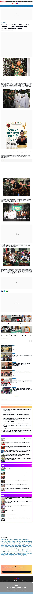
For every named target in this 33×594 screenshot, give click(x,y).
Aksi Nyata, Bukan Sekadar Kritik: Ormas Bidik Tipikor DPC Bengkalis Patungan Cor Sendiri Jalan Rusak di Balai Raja (17, 455)
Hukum (14, 6)
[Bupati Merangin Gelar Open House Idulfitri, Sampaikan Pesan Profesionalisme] (3, 485)
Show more (16, 396)
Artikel (14, 345)
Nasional (5, 6)
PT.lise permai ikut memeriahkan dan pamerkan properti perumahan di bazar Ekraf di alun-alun (16, 428)
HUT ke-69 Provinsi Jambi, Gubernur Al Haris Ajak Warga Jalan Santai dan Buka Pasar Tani (17, 426)
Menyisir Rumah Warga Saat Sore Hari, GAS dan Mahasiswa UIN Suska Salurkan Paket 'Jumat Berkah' (17, 410)
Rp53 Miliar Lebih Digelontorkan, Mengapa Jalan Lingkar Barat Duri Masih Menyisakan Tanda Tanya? (18, 459)
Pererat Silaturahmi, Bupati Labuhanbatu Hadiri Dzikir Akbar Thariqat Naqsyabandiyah (17, 506)
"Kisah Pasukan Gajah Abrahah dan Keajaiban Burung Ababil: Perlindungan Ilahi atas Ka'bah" (17, 416)
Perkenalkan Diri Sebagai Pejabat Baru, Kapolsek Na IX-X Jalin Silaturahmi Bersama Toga (5, 324)
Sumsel (27, 6)
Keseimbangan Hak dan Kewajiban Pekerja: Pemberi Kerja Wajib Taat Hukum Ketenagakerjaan (17, 1)
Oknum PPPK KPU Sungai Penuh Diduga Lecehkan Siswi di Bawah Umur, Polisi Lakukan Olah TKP (17, 481)
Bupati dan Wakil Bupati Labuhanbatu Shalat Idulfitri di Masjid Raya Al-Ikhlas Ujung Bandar (5, 334)
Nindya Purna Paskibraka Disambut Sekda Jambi (22, 355)
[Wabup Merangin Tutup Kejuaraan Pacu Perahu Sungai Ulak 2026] (3, 477)
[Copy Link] (7, 291)
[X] (3, 291)
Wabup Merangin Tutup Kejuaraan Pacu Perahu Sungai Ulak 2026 (16, 476)
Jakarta (14, 362)
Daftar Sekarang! (16, 571)
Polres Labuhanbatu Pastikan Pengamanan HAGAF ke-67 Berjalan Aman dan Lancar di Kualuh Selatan (18, 514)
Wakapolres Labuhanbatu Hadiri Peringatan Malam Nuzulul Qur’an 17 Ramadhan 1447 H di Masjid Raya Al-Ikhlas (16, 334)
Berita (14, 353)
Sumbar (31, 6)
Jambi (21, 6)
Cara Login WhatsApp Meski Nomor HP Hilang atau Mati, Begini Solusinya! (16, 414)
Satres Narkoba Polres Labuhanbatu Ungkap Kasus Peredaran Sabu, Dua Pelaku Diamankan (27, 324)
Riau (24, 6)
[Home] (1, 22)
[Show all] (31, 435)
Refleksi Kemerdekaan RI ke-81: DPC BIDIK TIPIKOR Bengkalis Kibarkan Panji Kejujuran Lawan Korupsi (22, 381)
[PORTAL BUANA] (16, 4)
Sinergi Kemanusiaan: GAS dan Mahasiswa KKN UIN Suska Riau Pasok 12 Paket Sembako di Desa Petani (16, 412)
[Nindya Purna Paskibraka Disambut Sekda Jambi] (6, 357)
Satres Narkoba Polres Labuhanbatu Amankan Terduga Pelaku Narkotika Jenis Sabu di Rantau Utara (27, 334)
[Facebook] (1, 291)
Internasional (10, 6)
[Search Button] (32, 4)
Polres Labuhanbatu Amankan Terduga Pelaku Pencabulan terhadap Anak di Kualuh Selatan (18, 498)
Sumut (18, 6)
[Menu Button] (1, 4)
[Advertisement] (16, 14)
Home (1, 6)
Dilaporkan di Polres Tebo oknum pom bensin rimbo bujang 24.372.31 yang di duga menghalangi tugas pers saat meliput (16, 419)
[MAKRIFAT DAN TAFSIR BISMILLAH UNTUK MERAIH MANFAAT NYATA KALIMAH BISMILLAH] (6, 348)
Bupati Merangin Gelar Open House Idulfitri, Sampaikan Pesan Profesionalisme (16, 485)
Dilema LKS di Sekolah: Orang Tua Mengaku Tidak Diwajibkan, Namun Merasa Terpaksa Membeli (17, 447)
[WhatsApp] (6, 291)
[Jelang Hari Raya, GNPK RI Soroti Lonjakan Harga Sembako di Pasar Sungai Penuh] (3, 489)
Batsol (14, 370)
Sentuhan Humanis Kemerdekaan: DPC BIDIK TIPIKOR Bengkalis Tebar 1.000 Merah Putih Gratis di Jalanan (22, 389)
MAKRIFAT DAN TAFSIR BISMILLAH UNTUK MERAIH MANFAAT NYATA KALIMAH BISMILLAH (21, 347)
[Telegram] (4, 291)
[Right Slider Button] (32, 6)
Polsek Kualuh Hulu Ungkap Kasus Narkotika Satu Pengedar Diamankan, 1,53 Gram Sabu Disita (16, 324)
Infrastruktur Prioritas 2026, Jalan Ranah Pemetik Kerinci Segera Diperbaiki (16, 472)
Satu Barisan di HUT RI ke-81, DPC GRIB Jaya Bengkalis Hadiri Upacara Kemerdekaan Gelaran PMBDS (22, 372)
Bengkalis (14, 378)
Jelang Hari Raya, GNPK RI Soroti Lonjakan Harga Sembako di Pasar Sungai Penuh (17, 489)
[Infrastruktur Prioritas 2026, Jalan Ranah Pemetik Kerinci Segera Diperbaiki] (3, 473)
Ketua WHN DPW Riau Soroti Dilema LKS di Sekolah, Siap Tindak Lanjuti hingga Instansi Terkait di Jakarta (17, 443)
